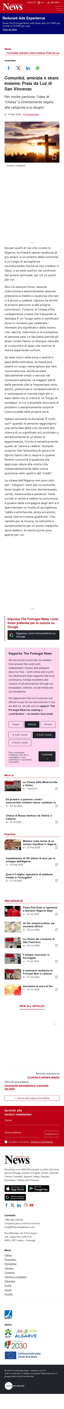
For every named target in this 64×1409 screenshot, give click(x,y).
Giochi (8, 1289)
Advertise (10, 1281)
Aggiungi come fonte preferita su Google (35, 635)
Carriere (9, 1268)
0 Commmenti (31, 114)
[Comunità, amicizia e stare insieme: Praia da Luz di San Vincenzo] (32, 142)
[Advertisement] (32, 208)
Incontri (9, 1294)
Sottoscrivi (51, 1134)
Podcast (31, 2)
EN (42, 2)
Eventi (8, 1285)
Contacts (10, 1272)
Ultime (8, 1255)
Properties (10, 1259)
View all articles (32, 1006)
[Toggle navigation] (58, 8)
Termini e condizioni (15, 1276)
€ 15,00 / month (20, 743)
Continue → (47, 756)
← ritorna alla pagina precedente (32, 1098)
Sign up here (10, 29)
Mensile (32, 724)
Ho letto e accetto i (31, 1142)
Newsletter (11, 1263)
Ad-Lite (55, 2)
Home (8, 49)
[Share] (56, 788)
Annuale (48, 724)
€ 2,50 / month (20, 735)
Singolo (16, 724)
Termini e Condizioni (42, 1141)
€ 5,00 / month (44, 735)
